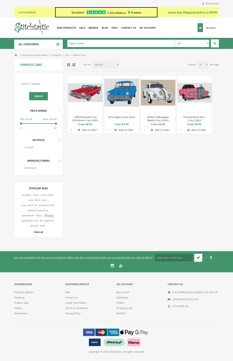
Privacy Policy (73, 313)
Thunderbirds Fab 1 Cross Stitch (194, 118)
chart (36, 195)
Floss (49, 215)
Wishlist (121, 313)
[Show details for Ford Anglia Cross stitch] (121, 92)
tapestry (49, 220)
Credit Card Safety (75, 302)
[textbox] (121, 43)
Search (215, 43)
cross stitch (47, 195)
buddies (26, 195)
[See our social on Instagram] (112, 265)
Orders (120, 302)
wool (42, 225)
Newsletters (21, 313)
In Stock (29, 147)
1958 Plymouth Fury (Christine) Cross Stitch (85, 118)
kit (41, 220)
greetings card (30, 220)
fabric (39, 215)
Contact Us (71, 297)
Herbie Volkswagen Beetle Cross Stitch (158, 118)
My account (123, 292)
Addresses (122, 297)
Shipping (19, 297)
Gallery (18, 308)
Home (16, 55)
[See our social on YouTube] (120, 265)
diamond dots (47, 205)
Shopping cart (124, 308)
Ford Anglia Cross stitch (121, 117)
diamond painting (37, 210)
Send (198, 258)
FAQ (67, 292)
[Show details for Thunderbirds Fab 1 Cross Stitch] (194, 92)
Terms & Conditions (76, 308)
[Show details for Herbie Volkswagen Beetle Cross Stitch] (158, 92)
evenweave (28, 215)
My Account (212, 3)
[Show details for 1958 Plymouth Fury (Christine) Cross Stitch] (85, 92)
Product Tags (21, 302)
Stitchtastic (31, 168)
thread (34, 225)
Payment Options (24, 292)
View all (38, 232)
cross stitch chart (37, 200)
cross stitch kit (29, 205)
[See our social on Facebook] (211, 257)
